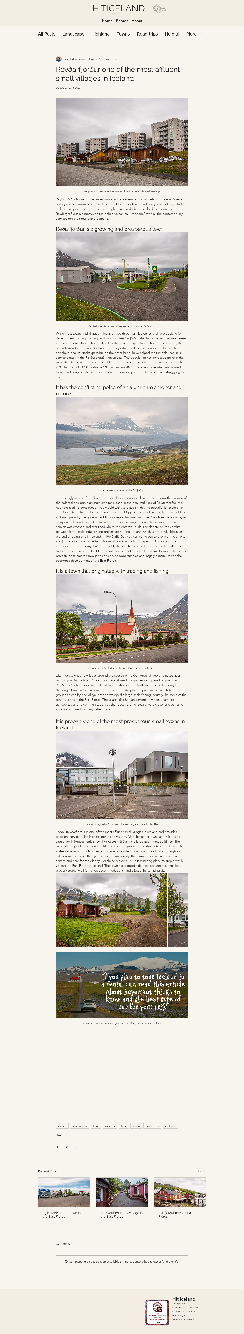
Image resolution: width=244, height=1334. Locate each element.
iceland (62, 1125)
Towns (123, 34)
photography (79, 1125)
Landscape (73, 34)
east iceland (152, 1125)
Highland (100, 34)
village (136, 1125)
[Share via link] (75, 1147)
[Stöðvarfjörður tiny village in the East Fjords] (122, 1192)
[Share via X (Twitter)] (66, 1147)
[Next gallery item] (184, 910)
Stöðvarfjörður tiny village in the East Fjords (122, 1214)
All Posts (46, 34)
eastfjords (170, 1125)
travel (96, 1125)
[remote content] (122, 1074)
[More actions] (186, 59)
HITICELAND (118, 8)
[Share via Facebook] (57, 1147)
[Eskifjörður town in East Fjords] (180, 1192)
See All (202, 1170)
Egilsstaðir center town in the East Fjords (62, 1214)
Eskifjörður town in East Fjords (176, 1214)
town (124, 1125)
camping (110, 1125)
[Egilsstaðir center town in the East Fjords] (64, 1192)
